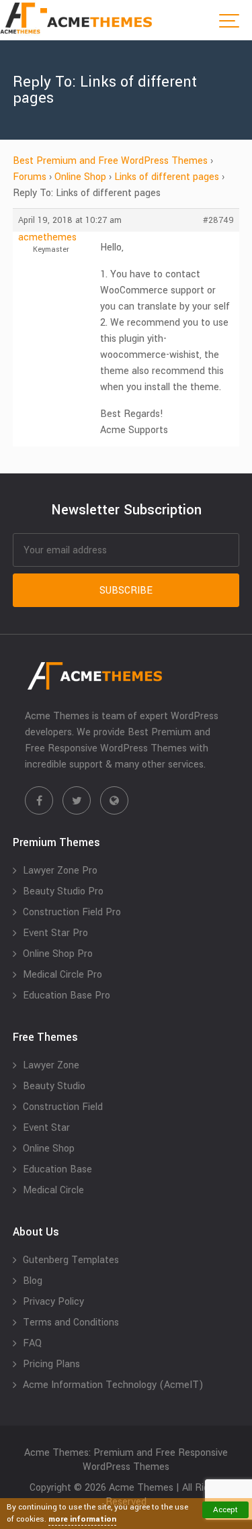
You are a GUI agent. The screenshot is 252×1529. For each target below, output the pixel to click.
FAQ (32, 1343)
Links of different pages (166, 177)
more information (82, 1519)
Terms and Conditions (71, 1322)
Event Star (46, 1128)
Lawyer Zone (51, 1065)
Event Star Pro (55, 933)
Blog (32, 1281)
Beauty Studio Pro (63, 891)
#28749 (218, 220)
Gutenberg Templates (71, 1260)
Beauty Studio (54, 1086)
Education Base (57, 1169)
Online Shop (80, 177)
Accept (225, 1510)
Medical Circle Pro (62, 975)
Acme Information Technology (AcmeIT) (113, 1385)
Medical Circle (53, 1190)
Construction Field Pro (72, 912)
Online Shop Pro (58, 954)
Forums (29, 177)
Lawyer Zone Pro (60, 871)
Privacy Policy (53, 1302)
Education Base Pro (66, 995)
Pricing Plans (51, 1364)
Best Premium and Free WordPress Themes (110, 161)
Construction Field (63, 1107)
